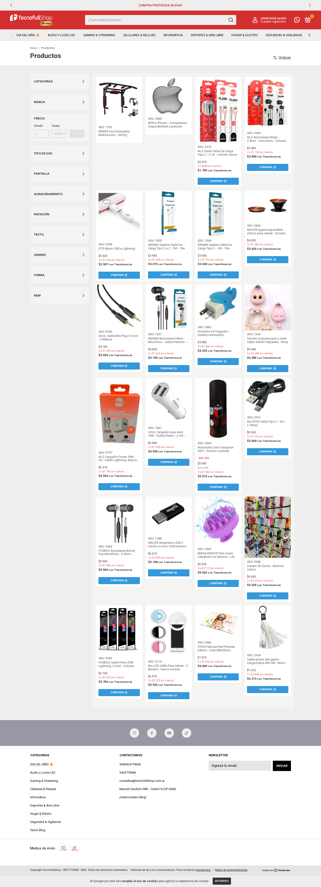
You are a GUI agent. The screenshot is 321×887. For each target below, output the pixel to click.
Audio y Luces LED (61, 35)
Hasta (56, 125)
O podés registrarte (273, 21)
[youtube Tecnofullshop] (169, 733)
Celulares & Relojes (139, 35)
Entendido (222, 881)
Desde (38, 125)
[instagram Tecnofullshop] (134, 733)
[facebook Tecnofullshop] (152, 733)
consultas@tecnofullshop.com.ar (142, 781)
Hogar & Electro (244, 35)
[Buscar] (231, 20)
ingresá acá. (203, 870)
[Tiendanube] (276, 870)
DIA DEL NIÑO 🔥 (28, 35)
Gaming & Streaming (99, 35)
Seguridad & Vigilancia (284, 35)
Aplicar (77, 133)
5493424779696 (130, 764)
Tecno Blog (37, 830)
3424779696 (127, 772)
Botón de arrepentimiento (231, 870)
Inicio (33, 48)
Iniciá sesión (277, 18)
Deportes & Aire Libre (207, 35)
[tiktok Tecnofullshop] (186, 733)
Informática (173, 35)
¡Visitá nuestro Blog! (132, 797)
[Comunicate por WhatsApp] (297, 21)
